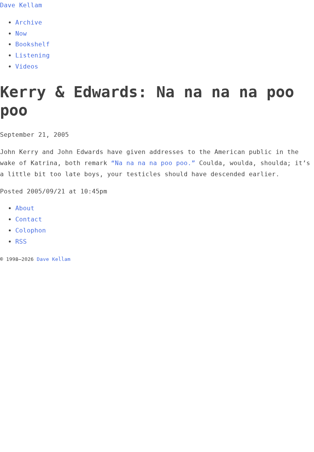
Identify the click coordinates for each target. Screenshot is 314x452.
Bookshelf (32, 44)
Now (21, 33)
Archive (28, 22)
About (24, 208)
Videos (26, 66)
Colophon (30, 230)
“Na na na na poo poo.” (153, 163)
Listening (32, 55)
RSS (21, 241)
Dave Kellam (21, 5)
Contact (28, 219)
